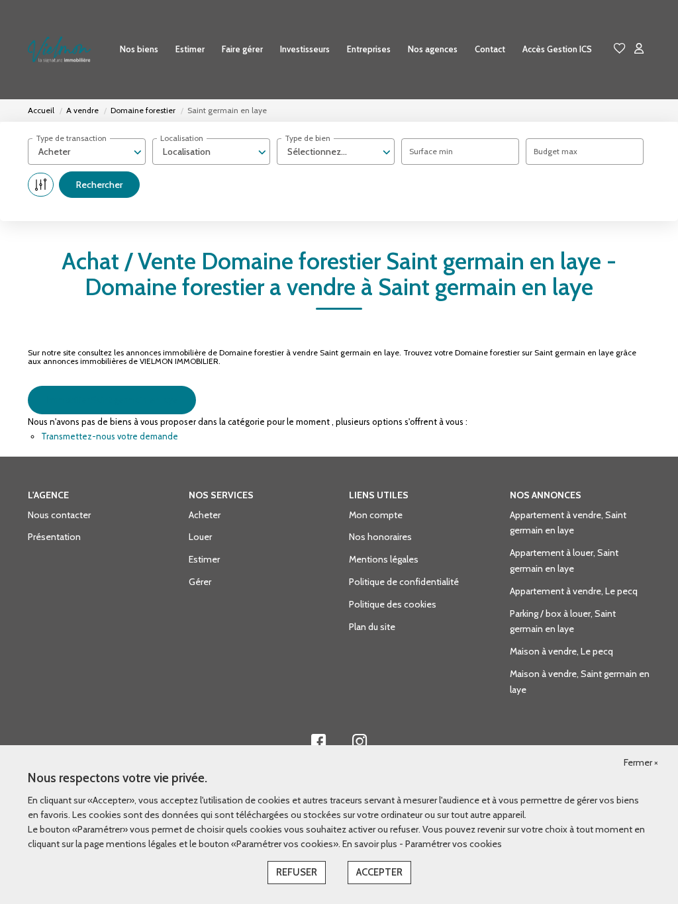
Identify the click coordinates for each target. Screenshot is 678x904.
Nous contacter (59, 515)
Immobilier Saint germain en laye (112, 400)
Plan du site (372, 627)
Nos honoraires (380, 537)
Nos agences (433, 49)
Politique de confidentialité (404, 582)
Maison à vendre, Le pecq (561, 651)
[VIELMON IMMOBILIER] (59, 49)
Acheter (204, 515)
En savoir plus (370, 844)
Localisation (181, 138)
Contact (490, 49)
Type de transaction (71, 138)
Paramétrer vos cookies (453, 844)
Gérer (200, 582)
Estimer (190, 49)
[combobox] (86, 151)
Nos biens (139, 49)
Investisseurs (305, 49)
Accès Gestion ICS (557, 49)
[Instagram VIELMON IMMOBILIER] (360, 744)
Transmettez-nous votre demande (109, 436)
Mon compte (376, 515)
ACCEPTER (379, 872)
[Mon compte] (639, 49)
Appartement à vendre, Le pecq (574, 591)
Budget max (555, 151)
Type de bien (307, 138)
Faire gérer (242, 49)
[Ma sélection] (620, 49)
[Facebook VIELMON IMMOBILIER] (318, 744)
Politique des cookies (392, 604)
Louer (200, 537)
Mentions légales (383, 559)
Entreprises (369, 49)
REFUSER (296, 872)
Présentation (54, 537)
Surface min (431, 151)
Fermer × (641, 762)
